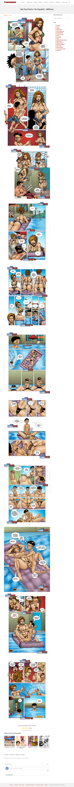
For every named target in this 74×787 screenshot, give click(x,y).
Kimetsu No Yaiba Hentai (62, 40)
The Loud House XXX (61, 48)
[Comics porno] (10, 2)
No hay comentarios (25, 758)
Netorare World (60, 47)
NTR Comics (59, 45)
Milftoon (18, 758)
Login (47, 764)
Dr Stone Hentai (60, 34)
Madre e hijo (12, 754)
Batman (58, 28)
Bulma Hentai (59, 29)
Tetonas (22, 754)
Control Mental (60, 32)
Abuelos (58, 25)
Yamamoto (59, 50)
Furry (58, 38)
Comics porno (11, 758)
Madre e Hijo (59, 41)
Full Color (6, 754)
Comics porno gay (60, 31)
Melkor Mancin (60, 43)
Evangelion (59, 37)
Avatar (58, 26)
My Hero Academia (61, 44)
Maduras (18, 754)
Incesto (15, 758)
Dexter (58, 35)
